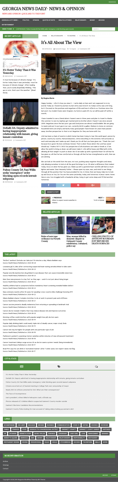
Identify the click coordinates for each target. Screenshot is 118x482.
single (54, 442)
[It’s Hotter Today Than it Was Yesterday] (20, 54)
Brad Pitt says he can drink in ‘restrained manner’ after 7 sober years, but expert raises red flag (39, 348)
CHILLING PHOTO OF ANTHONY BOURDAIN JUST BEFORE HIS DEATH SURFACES (103, 240)
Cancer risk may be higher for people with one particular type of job (28, 329)
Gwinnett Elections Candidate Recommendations (24, 405)
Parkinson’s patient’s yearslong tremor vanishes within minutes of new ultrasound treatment (38, 336)
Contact (5, 468)
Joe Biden (12, 433)
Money (92, 20)
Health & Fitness (65, 20)
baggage (31, 425)
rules (47, 442)
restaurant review (11, 442)
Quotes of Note (49, 20)
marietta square (10, 438)
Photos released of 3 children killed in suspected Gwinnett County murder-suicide (36, 401)
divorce (94, 425)
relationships (64, 438)
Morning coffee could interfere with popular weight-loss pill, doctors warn (30, 317)
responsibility (79, 438)
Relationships (80, 20)
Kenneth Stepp (60, 49)
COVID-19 (76, 425)
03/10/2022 (48, 49)
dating (85, 425)
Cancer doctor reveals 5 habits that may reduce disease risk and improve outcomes (34, 311)
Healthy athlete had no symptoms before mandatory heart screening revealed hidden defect (38, 285)
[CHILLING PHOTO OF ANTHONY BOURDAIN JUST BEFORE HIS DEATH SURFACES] (103, 225)
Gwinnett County (69, 429)
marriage (24, 438)
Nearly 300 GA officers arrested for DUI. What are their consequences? (33, 390)
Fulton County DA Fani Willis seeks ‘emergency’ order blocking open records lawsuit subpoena (20, 174)
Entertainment (8, 25)
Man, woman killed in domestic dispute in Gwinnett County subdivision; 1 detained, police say (76, 241)
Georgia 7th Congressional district (44, 429)
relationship (51, 438)
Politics (26, 20)
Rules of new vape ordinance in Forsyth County (50, 238)
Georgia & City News (10, 20)
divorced (104, 425)
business (50, 425)
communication (63, 425)
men (32, 438)
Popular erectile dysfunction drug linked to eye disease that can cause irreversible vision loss (37, 273)
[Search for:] (103, 29)
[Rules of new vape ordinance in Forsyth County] (53, 225)
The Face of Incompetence (16, 393)
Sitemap (6, 465)
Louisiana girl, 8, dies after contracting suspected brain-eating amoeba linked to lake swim (37, 266)
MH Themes (41, 479)
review (25, 442)
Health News (12, 263)
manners (105, 433)
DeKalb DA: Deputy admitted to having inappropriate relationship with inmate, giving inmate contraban (20, 132)
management (93, 433)
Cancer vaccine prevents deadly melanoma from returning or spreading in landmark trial (36, 304)
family (6, 429)
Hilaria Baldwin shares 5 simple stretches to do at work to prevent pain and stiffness (35, 298)
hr (5, 433)
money (40, 438)
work (105, 442)
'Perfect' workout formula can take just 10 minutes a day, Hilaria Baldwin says (32, 260)
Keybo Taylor (39, 433)
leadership (62, 433)
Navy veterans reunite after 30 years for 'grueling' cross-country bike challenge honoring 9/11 (38, 292)
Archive (102, 20)
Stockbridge (65, 442)
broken (41, 425)
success (77, 442)
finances (15, 429)
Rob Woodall (36, 442)
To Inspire (72, 49)
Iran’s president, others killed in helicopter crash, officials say (28, 397)
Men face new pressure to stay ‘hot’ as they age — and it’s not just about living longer (35, 279)
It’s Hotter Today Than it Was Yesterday (19, 71)
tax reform (87, 442)
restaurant (93, 438)
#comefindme (9, 425)
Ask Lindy (21, 425)
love (83, 433)
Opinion (36, 20)
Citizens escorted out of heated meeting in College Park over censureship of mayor (37, 386)
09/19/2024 (9, 182)
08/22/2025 (9, 76)
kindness (51, 433)
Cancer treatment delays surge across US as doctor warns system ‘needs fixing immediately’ (38, 342)
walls (97, 442)
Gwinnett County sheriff (89, 429)
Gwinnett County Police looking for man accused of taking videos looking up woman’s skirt (40, 409)
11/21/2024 (8, 140)
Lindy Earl (74, 433)
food (24, 429)
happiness (106, 429)
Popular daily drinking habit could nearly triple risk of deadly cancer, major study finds (34, 323)
